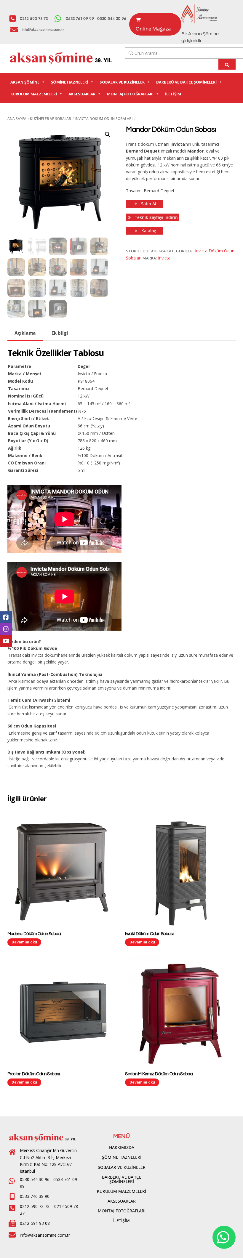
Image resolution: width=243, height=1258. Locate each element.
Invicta (164, 258)
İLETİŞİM (173, 94)
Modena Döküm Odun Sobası (34, 934)
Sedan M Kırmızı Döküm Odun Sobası (159, 1074)
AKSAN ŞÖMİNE (24, 82)
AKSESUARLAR (81, 94)
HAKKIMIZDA (121, 1147)
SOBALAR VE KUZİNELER (122, 82)
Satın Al (148, 203)
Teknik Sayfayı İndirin (156, 217)
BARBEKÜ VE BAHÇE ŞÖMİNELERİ (186, 82)
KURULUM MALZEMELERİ (33, 94)
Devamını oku (24, 942)
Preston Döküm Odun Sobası (33, 1074)
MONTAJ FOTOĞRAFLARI (130, 94)
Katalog (148, 230)
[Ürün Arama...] (227, 64)
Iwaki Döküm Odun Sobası (149, 934)
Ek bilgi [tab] (60, 333)
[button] (107, 134)
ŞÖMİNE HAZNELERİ (69, 82)
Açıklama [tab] (25, 333)
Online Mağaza (153, 28)
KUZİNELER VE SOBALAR (50, 118)
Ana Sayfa (16, 118)
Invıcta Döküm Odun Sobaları (104, 118)
